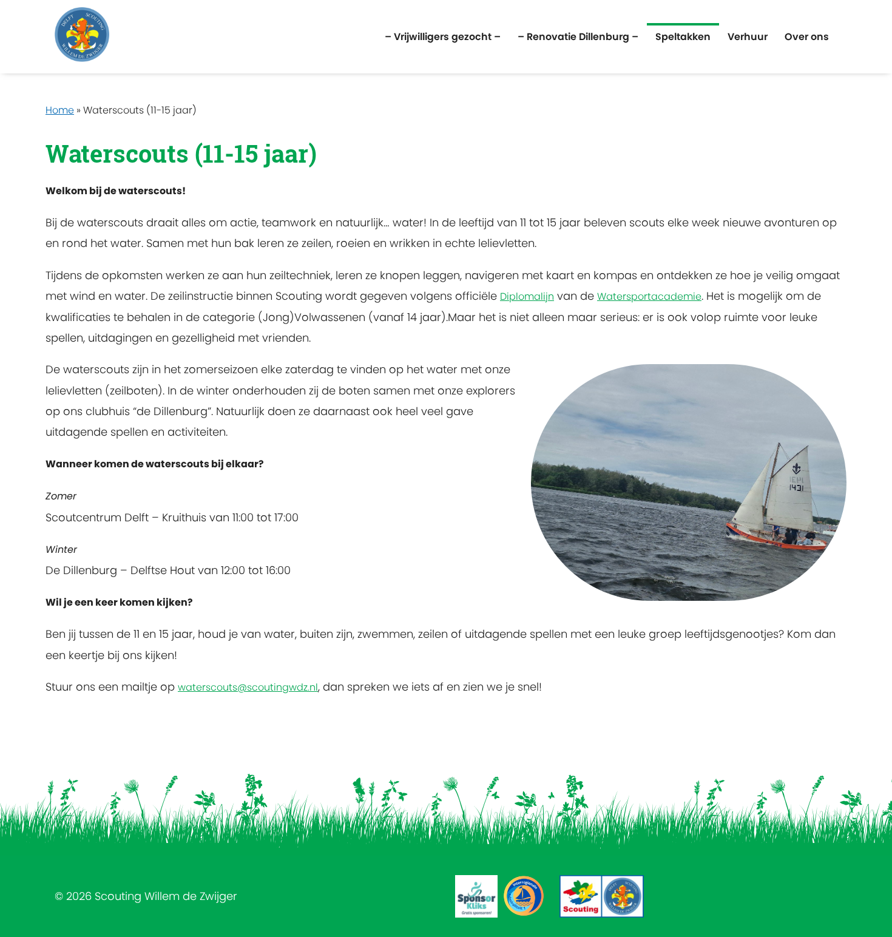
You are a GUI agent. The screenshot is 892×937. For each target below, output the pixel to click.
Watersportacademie (649, 296)
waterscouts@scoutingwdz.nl (248, 687)
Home (60, 110)
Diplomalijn (527, 296)
